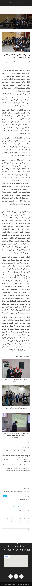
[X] (28, 483)
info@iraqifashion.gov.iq (16, 2)
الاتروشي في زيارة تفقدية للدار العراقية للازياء (16, 408)
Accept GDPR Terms (24, 499)
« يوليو (29, 529)
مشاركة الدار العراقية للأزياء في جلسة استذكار (16, 379)
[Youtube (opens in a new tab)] (14, 3)
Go (4, 496)
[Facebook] (24, 483)
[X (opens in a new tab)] (19, 3)
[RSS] (8, 483)
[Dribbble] (12, 483)
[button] (29, 9)
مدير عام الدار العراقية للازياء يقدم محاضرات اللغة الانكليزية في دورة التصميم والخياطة (16, 434)
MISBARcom (27, 584)
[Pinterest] (16, 483)
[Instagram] (20, 483)
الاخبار (7, 62)
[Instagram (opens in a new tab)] (16, 3)
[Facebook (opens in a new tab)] (17, 3)
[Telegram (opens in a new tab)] (12, 3)
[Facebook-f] (21, 576)
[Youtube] (10, 576)
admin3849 (27, 62)
